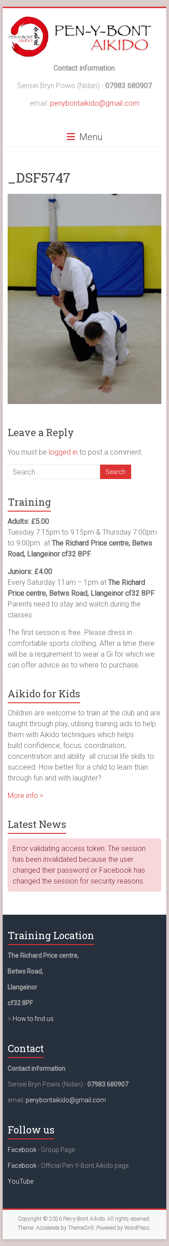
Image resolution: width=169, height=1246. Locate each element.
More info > (25, 795)
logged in (63, 452)
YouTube (20, 1181)
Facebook (22, 1149)
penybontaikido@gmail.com (94, 103)
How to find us (33, 1018)
